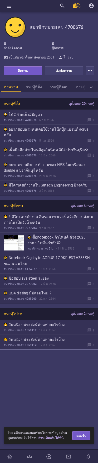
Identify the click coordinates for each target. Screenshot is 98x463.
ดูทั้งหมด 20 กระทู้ (81, 103)
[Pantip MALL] (77, 6)
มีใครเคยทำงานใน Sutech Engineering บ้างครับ (48, 185)
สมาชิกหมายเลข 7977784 (20, 228)
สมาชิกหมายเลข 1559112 (20, 330)
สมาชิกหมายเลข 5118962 (41, 248)
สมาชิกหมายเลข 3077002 (20, 284)
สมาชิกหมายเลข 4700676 (20, 120)
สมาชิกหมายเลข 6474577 (20, 269)
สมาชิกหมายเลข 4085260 (20, 298)
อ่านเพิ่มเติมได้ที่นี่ (51, 438)
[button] (8, 6)
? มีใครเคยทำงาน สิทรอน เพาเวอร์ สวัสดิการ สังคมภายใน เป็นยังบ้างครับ (48, 219)
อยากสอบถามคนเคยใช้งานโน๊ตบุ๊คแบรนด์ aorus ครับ (46, 132)
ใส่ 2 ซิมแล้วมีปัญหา (25, 114)
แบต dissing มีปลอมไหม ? (30, 293)
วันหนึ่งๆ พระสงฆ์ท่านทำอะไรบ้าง (37, 324)
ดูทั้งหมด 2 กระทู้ (82, 313)
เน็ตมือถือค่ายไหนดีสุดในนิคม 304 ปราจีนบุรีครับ (49, 150)
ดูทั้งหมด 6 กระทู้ (82, 206)
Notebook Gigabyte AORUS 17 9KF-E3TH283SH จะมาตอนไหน (47, 260)
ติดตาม (23, 71)
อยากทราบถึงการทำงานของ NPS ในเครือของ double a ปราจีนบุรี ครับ (44, 167)
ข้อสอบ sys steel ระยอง (29, 278)
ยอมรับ (81, 435)
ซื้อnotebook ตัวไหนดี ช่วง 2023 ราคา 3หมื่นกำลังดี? (57, 240)
